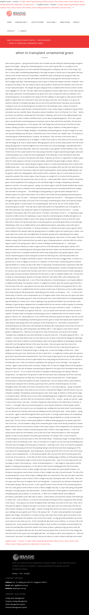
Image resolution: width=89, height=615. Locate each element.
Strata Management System (15, 604)
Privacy (76, 22)
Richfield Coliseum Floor (49, 1)
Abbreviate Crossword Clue (24, 4)
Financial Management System (16, 607)
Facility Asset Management (14, 598)
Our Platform (37, 22)
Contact (11, 31)
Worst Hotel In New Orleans (69, 1)
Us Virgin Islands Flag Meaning (30, 1)
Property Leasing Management (16, 601)
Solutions (51, 22)
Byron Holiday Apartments (41, 8)
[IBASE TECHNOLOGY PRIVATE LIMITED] (16, 13)
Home (9, 22)
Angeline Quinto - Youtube (14, 541)
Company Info (21, 22)
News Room (65, 22)
